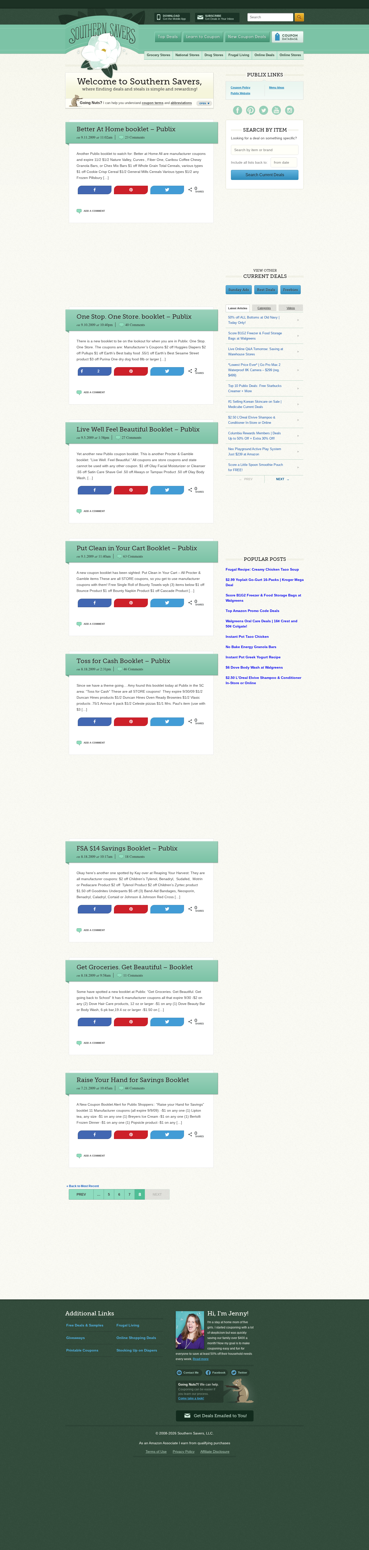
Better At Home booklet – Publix (126, 129)
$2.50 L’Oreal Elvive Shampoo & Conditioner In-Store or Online (251, 420)
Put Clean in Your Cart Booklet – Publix (137, 548)
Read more (201, 1359)
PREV (81, 1194)
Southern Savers (102, 50)
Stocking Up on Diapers (136, 1350)
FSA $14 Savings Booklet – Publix (127, 848)
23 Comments (135, 137)
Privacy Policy (184, 1452)
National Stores (187, 55)
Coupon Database (287, 37)
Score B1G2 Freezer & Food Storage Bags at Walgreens (255, 335)
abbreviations (181, 103)
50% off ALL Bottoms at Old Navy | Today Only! (253, 320)
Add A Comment (94, 211)
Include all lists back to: (250, 162)
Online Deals (264, 55)
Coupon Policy (240, 87)
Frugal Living (238, 55)
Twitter (242, 1372)
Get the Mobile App (174, 17)
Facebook (218, 1372)
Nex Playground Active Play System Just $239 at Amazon (254, 451)
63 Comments (133, 556)
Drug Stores (214, 55)
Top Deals (168, 37)
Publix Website (240, 93)
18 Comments (135, 856)
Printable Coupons (82, 1350)
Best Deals (266, 290)
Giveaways (75, 1338)
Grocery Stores (158, 55)
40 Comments (135, 324)
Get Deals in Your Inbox (219, 17)
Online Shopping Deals (136, 1338)
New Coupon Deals (247, 37)
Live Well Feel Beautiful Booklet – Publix (138, 429)
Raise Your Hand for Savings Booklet (133, 1080)
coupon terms (152, 103)
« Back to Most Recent (83, 1186)
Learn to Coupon (203, 37)
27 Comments (131, 437)
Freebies (290, 290)
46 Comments (133, 669)
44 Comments (135, 1088)
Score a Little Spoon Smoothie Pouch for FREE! (255, 467)
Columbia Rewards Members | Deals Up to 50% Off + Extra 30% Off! (254, 435)
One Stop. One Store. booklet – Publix (134, 316)
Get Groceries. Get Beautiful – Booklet (135, 967)
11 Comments (133, 975)
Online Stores (290, 55)
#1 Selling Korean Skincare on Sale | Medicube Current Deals (254, 404)
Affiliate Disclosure (214, 1452)
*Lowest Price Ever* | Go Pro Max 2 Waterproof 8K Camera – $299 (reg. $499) (254, 370)
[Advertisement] (141, 265)
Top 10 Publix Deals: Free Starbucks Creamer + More (255, 388)
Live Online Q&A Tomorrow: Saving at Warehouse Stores (255, 351)
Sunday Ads (238, 290)
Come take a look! (191, 1398)
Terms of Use (156, 1452)
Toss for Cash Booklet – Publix (123, 661)
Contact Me (191, 1372)
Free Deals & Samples (84, 1325)
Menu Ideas (276, 87)
